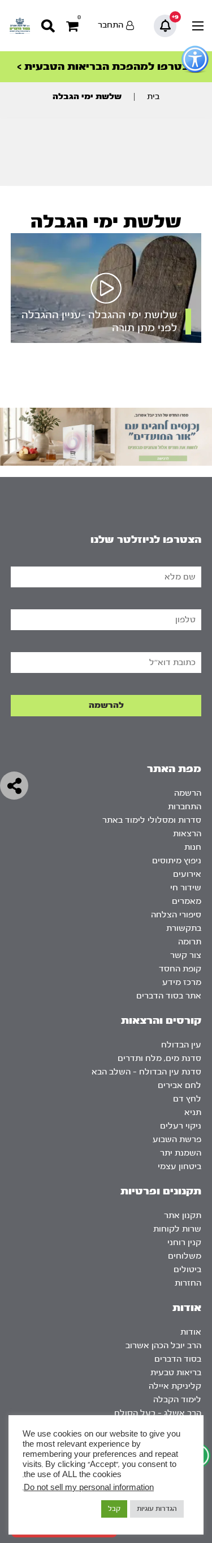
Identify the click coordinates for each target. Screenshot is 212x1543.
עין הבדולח (181, 1045)
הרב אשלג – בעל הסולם (157, 1413)
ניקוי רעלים (180, 1126)
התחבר (110, 25)
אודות (190, 1332)
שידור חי (185, 888)
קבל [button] (114, 1509)
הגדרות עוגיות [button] (157, 1509)
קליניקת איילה (175, 1386)
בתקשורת (183, 928)
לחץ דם (187, 1099)
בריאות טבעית (175, 1372)
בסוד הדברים (177, 1359)
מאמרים (186, 901)
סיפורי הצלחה (176, 915)
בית (153, 96)
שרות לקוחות (177, 1229)
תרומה (189, 942)
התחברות (184, 806)
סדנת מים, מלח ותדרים (159, 1058)
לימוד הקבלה (177, 1399)
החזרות (188, 1283)
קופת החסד (180, 969)
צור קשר (185, 955)
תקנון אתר (182, 1215)
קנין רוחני (184, 1242)
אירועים (187, 874)
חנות (192, 847)
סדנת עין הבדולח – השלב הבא (146, 1072)
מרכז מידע (181, 982)
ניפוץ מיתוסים (176, 861)
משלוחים (184, 1256)
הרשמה (187, 793)
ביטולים (187, 1269)
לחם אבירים (179, 1085)
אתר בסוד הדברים (168, 996)
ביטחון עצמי (179, 1166)
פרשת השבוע (177, 1139)
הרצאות (187, 834)
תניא (192, 1112)
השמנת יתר (180, 1153)
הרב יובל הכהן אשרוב (163, 1345)
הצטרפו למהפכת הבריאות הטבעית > (106, 67)
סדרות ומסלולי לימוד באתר (151, 820)
